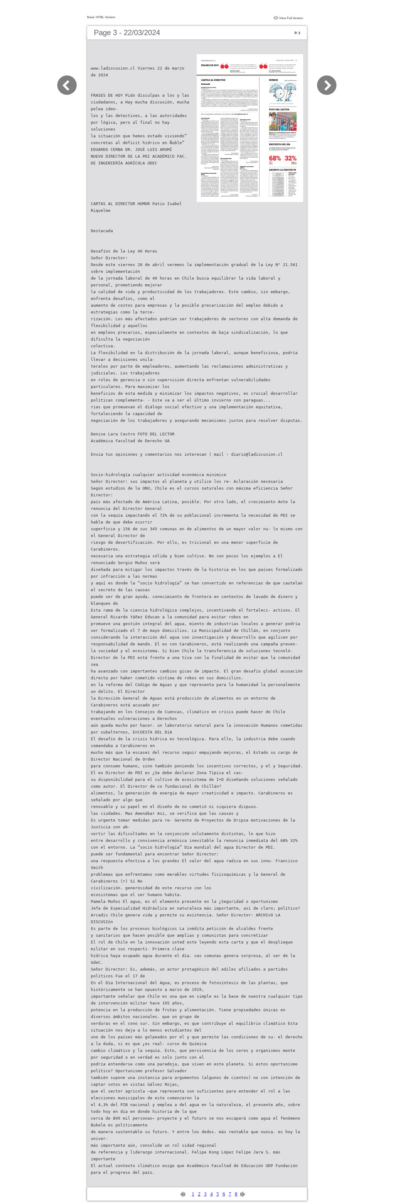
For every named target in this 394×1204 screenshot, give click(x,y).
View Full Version (291, 18)
